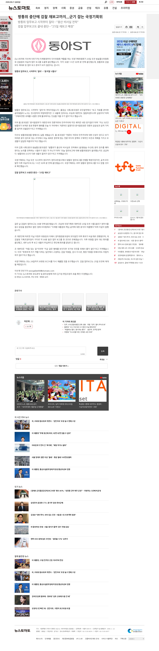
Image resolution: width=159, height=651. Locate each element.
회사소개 (39, 638)
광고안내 (56, 638)
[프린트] (126, 27)
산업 (89, 8)
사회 (63, 8)
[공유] (131, 27)
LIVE (111, 2)
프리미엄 (125, 8)
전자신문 (119, 2)
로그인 (141, 2)
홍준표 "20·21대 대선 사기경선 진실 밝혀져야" (80, 327)
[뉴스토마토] (19, 8)
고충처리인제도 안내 (92, 638)
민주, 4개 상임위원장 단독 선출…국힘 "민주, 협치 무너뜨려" (85, 324)
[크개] (138, 27)
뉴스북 (28, 326)
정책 (55, 8)
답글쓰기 (119, 27)
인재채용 (48, 638)
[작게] (142, 27)
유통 (106, 8)
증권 (72, 8)
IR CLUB (79, 638)
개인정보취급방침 (68, 638)
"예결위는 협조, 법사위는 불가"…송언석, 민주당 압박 (82, 329)
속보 (38, 8)
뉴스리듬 (118, 74)
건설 (114, 8)
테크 (97, 8)
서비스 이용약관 (106, 638)
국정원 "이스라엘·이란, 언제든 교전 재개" (78, 332)
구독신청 (123, 638)
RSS (116, 638)
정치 (46, 8)
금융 (80, 8)
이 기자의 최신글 (69, 322)
